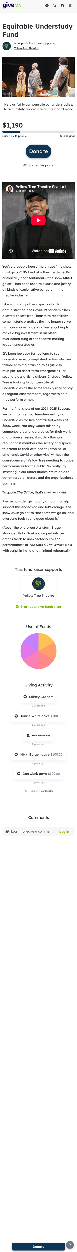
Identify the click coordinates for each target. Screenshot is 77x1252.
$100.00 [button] (56, 716)
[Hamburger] (70, 5)
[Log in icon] (62, 5)
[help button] (70, 1245)
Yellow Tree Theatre (26, 48)
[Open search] (54, 5)
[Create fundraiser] (47, 5)
